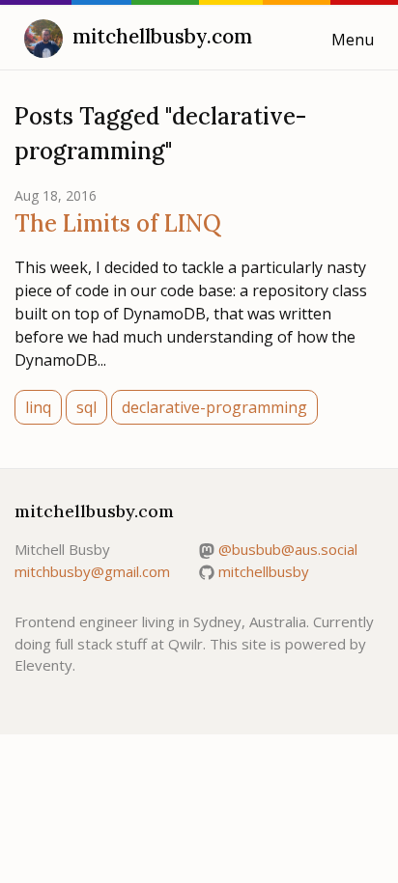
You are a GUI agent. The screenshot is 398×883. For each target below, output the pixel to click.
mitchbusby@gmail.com (92, 571)
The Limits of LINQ (117, 223)
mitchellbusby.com (162, 36)
